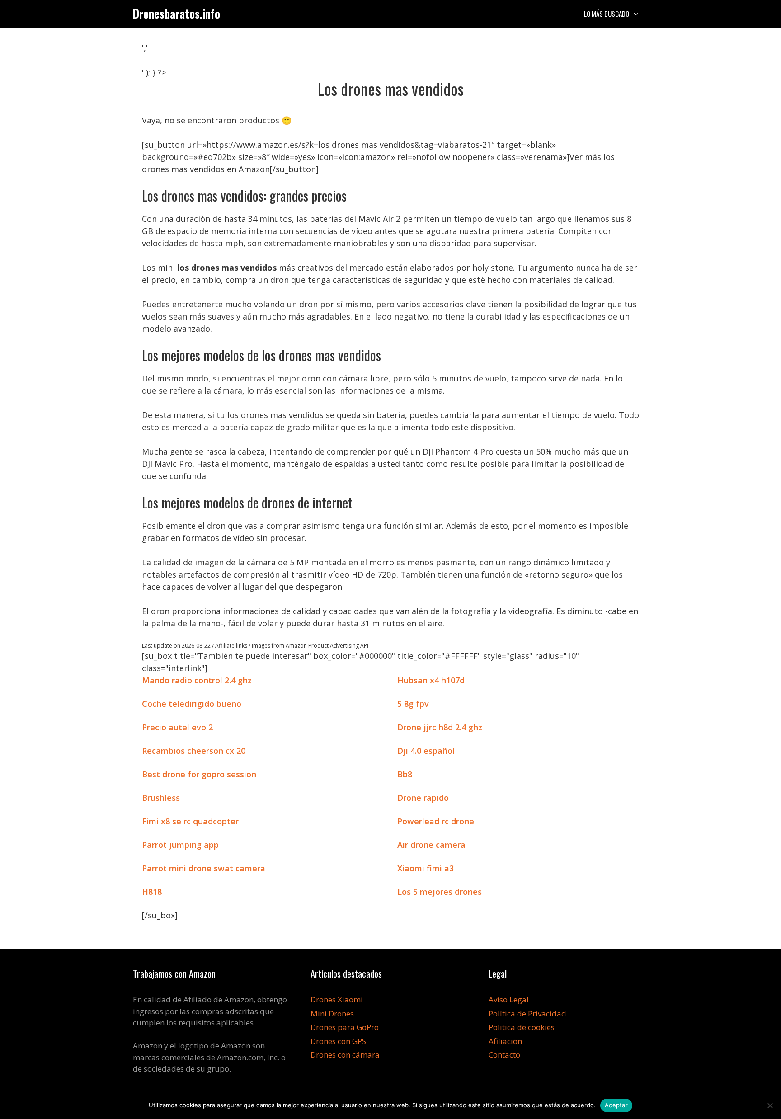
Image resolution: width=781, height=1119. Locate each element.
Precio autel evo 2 (177, 727)
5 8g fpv (413, 703)
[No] (769, 1105)
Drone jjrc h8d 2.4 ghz (439, 727)
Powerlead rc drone (435, 821)
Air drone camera (431, 844)
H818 (152, 891)
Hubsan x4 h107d (431, 680)
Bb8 (404, 774)
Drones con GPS (338, 1041)
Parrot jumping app (180, 844)
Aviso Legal (509, 999)
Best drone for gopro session (199, 774)
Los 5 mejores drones (439, 891)
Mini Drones (332, 1013)
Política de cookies (522, 1027)
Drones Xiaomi (337, 999)
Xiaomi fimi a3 (425, 868)
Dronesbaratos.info (176, 13)
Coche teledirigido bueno (191, 703)
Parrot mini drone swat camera (203, 868)
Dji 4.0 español (426, 750)
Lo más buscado (606, 14)
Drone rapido (423, 797)
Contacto (504, 1054)
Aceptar (616, 1105)
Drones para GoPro (345, 1027)
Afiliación (505, 1041)
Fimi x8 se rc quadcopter (190, 821)
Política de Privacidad (527, 1013)
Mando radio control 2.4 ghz (197, 680)
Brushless (161, 797)
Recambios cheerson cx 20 (193, 750)
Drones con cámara (345, 1054)
